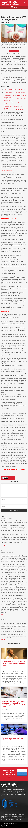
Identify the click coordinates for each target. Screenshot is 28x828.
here (19, 816)
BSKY (6, 825)
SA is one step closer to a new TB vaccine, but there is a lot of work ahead (13, 663)
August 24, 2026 (5, 742)
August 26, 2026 (5, 709)
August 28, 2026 (5, 668)
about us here (11, 795)
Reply (2, 545)
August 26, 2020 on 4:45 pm (6, 518)
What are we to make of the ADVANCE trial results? (15, 109)
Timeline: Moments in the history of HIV (12, 105)
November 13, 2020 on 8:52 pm (7, 552)
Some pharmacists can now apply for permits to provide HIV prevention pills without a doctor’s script (13, 704)
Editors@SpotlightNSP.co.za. (18, 794)
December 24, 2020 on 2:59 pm (7, 621)
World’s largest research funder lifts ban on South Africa (13, 739)
